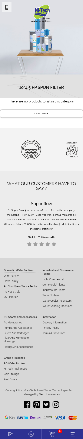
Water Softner (51, 295)
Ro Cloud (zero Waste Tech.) (20, 286)
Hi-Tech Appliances (15, 368)
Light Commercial (53, 279)
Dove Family (11, 281)
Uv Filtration (11, 296)
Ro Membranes (13, 322)
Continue (41, 113)
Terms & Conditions (54, 333)
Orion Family (11, 275)
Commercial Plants (54, 284)
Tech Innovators (49, 394)
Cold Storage (11, 374)
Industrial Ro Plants (54, 290)
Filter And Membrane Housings (16, 339)
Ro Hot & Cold (12, 291)
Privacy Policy (51, 327)
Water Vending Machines (57, 306)
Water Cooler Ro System (57, 300)
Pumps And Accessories (18, 327)
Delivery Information (55, 322)
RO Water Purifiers (14, 363)
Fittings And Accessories (18, 346)
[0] (52, 433)
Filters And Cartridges (16, 333)
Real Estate (10, 379)
